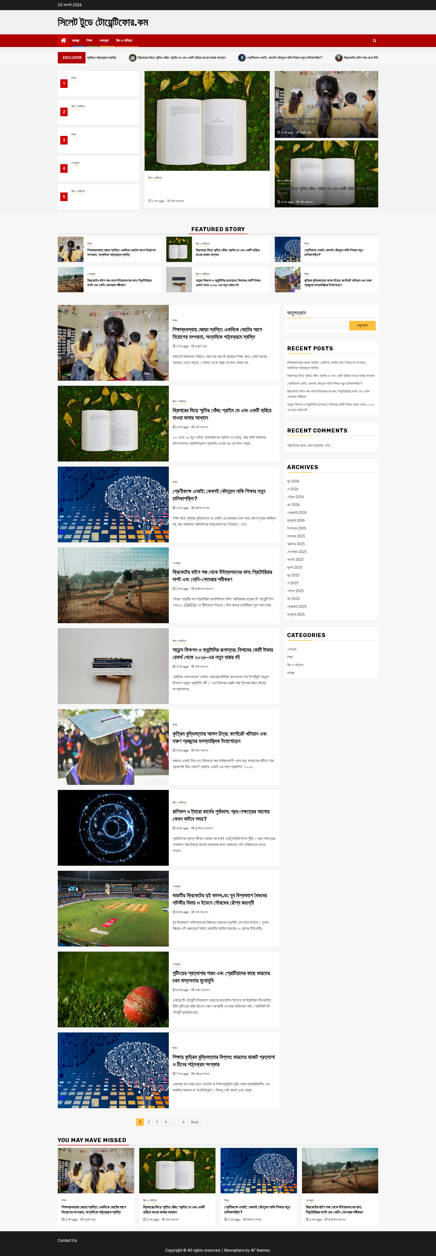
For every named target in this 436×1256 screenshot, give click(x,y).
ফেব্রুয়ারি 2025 (297, 607)
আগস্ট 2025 (295, 560)
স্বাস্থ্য (75, 40)
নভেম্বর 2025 (296, 536)
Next (195, 1122)
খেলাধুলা (104, 40)
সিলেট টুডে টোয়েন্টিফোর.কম (103, 22)
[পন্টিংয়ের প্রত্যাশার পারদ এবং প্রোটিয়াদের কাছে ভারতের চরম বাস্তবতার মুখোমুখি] (113, 989)
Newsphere (234, 1250)
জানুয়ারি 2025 (296, 615)
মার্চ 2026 (293, 505)
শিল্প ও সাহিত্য (124, 40)
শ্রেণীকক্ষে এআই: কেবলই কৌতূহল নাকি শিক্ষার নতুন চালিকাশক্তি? (229, 57)
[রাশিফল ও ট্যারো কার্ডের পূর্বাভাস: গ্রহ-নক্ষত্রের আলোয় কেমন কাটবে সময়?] (113, 828)
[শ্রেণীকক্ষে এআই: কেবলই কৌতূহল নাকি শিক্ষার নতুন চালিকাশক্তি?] (208, 121)
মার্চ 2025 (293, 599)
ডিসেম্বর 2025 (296, 528)
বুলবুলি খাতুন (306, 132)
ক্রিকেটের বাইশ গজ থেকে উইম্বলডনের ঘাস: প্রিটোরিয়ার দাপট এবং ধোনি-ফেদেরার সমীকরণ (339, 57)
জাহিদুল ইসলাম (179, 201)
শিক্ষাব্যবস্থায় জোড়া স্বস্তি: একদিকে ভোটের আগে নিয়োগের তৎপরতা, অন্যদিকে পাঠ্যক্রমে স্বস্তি (100, 86)
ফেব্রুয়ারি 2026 (297, 513)
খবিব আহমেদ (306, 202)
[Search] (374, 41)
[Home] (63, 40)
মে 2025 (292, 583)
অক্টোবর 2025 (296, 544)
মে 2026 (292, 489)
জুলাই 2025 (294, 568)
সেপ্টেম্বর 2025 (297, 552)
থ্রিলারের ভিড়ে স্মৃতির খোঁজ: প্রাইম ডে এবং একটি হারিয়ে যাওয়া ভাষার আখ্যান (126, 57)
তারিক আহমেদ (202, 990)
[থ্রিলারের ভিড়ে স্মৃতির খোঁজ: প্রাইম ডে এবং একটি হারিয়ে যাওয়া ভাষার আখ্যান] (179, 249)
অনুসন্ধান (296, 312)
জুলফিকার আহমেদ (204, 589)
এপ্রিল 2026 (295, 497)
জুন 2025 (293, 575)
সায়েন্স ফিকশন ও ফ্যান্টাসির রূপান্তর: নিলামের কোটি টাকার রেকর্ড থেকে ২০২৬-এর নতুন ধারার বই (100, 200)
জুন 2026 (293, 481)
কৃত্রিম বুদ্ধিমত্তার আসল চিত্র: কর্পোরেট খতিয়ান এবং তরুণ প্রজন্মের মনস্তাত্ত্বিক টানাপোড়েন (338, 282)
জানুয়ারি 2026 (296, 521)
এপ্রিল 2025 (295, 591)
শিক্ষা (89, 40)
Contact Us (67, 1240)
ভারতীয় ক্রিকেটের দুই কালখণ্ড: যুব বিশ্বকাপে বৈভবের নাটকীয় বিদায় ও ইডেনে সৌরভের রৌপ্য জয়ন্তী (220, 899)
